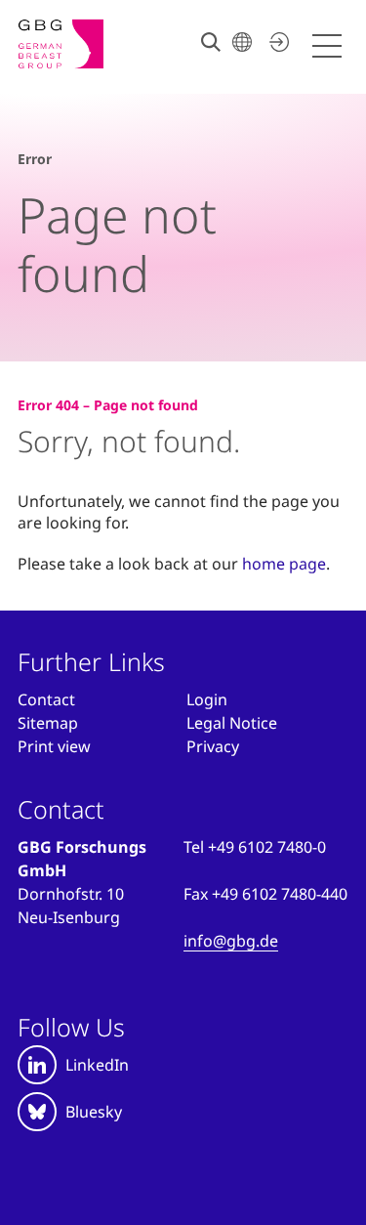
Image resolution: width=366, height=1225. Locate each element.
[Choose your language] (242, 42)
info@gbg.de (230, 941)
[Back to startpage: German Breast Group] (78, 44)
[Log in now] (276, 42)
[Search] (211, 42)
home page (284, 563)
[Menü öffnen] (329, 46)
